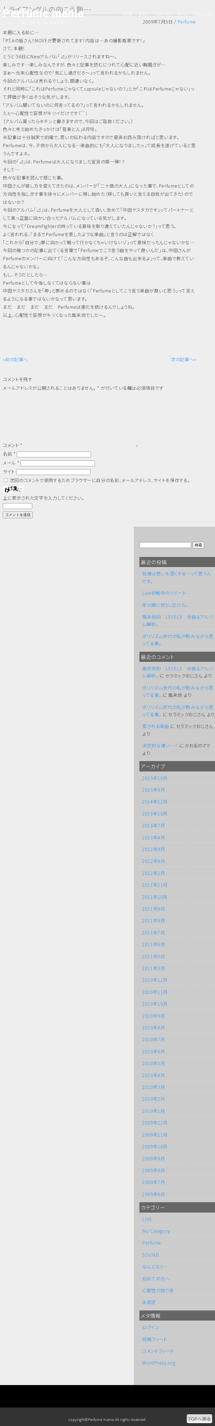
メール (11, 462)
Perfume (151, 1242)
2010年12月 (155, 979)
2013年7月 (153, 825)
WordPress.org (158, 1362)
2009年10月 (155, 1146)
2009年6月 (153, 1194)
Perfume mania (43, 13)
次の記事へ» (183, 359)
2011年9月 (153, 908)
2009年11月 (155, 1134)
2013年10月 (155, 813)
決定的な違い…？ (160, 745)
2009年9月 (153, 1158)
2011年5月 (153, 956)
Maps (182, 14)
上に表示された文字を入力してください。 (43, 497)
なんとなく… (155, 1266)
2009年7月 (153, 1182)
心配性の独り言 (158, 1290)
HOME (128, 14)
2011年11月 (155, 884)
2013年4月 (153, 837)
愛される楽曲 (155, 726)
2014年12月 (155, 801)
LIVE (147, 1219)
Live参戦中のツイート (164, 592)
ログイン (150, 1327)
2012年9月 (153, 849)
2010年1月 (153, 1110)
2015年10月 (155, 778)
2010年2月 (153, 1098)
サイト (9, 471)
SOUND (150, 1254)
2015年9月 (153, 789)
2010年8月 (153, 1027)
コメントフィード (158, 1350)
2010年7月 (153, 1039)
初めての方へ (156, 1278)
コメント (12, 445)
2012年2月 (153, 873)
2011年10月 (155, 896)
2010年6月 (153, 1051)
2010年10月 (155, 1003)
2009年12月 (155, 1122)
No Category (156, 1230)
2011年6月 (153, 944)
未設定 (149, 1302)
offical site (202, 14)
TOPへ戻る (199, 1418)
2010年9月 (153, 1015)
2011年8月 (153, 920)
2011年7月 (153, 932)
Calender (163, 14)
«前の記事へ (15, 359)
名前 (9, 453)
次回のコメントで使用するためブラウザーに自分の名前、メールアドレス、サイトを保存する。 (100, 480)
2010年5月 (153, 1063)
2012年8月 (153, 861)
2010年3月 (153, 1087)
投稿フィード (154, 1339)
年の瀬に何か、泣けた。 (165, 605)
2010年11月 (155, 992)
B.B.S (144, 14)
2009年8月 (153, 1170)
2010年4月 (153, 1075)
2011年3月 (153, 968)
